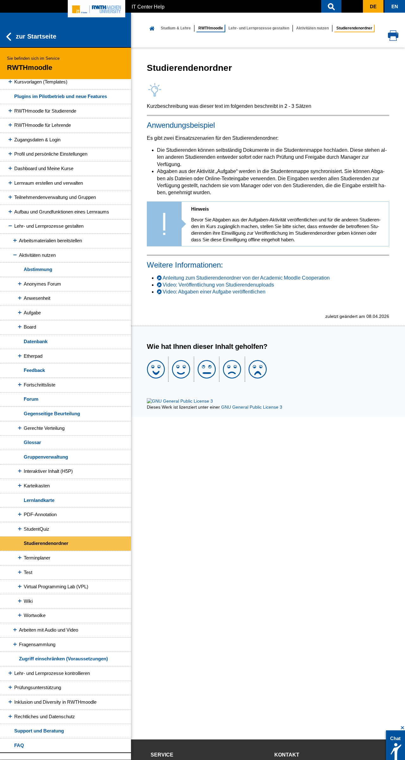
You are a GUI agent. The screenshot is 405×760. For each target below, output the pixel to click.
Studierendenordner (46, 543)
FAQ (19, 745)
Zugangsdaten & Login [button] (37, 139)
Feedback (34, 370)
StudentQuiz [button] (36, 529)
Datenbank (35, 341)
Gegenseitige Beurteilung (52, 413)
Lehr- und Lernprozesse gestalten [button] (49, 226)
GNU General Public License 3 (251, 407)
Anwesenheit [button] (37, 298)
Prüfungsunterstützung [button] (37, 687)
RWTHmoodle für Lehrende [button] (42, 125)
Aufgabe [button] (32, 312)
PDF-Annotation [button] (40, 514)
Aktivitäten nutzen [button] (37, 255)
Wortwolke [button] (35, 615)
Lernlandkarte (39, 500)
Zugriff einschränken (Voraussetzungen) (63, 658)
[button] (331, 6)
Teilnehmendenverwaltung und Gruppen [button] (55, 197)
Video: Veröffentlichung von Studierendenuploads (218, 284)
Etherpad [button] (33, 356)
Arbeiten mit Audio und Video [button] (48, 630)
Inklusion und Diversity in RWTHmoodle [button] (55, 702)
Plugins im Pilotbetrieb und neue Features (60, 96)
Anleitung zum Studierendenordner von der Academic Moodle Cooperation (246, 278)
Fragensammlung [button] (37, 644)
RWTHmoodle (210, 28)
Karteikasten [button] (37, 485)
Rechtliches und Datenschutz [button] (44, 716)
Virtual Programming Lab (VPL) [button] (56, 586)
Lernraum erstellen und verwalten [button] (48, 183)
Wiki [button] (28, 601)
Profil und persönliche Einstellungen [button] (50, 154)
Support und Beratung (39, 730)
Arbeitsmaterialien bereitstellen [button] (50, 240)
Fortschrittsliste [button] (39, 384)
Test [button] (28, 572)
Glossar (32, 442)
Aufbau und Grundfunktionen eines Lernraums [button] (61, 211)
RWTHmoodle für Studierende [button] (45, 111)
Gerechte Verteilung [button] (44, 428)
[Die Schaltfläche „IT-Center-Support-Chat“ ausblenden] (402, 728)
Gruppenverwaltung (46, 457)
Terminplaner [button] (37, 557)
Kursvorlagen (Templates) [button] (40, 81)
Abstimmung (38, 269)
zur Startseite (36, 36)
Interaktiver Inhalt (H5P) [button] (48, 471)
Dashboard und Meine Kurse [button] (43, 168)
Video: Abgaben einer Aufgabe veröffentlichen (214, 291)
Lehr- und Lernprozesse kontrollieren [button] (52, 673)
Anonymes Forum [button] (42, 284)
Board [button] (30, 327)
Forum (31, 399)
